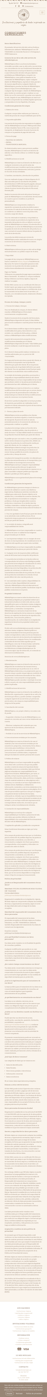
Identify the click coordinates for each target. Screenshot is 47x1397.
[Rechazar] (44, 1390)
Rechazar (19, 1393)
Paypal (25, 261)
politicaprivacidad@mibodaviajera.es (18, 895)
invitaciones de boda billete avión (24, 1358)
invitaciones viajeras (24, 1311)
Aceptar (9, 1393)
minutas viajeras (24, 1317)
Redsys (19, 261)
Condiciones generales (24, 1342)
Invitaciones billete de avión (24, 1327)
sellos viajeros (24, 1319)
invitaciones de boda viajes (24, 1362)
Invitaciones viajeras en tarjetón (24, 1331)
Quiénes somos (24, 1338)
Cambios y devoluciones (24, 1344)
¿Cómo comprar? (24, 1340)
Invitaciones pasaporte (23, 1329)
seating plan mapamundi (24, 1313)
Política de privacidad (34, 1393)
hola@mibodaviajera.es (23, 1370)
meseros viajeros (24, 1315)
